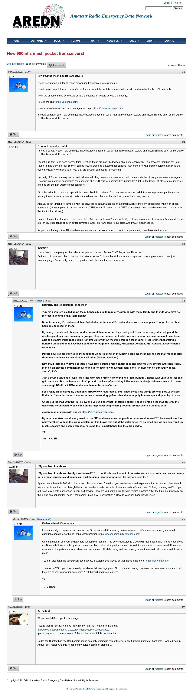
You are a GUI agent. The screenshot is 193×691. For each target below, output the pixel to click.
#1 (183, 71)
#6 (183, 519)
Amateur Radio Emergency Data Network (111, 15)
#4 (183, 300)
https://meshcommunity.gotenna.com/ (119, 534)
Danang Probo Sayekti (98, 689)
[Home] (39, 29)
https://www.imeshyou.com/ (108, 108)
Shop (150, 41)
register (21, 63)
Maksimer (123, 689)
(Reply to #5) (44, 519)
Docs (54, 40)
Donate (169, 41)
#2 (183, 141)
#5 (183, 462)
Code (130, 40)
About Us (110, 40)
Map (90, 40)
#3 (183, 243)
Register (178, 3)
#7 (183, 606)
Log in (10, 63)
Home (16, 41)
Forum (75, 41)
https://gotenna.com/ (66, 101)
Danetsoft (79, 689)
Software (34, 40)
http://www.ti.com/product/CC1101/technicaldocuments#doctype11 (74, 629)
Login (167, 3)
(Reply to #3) (44, 300)
